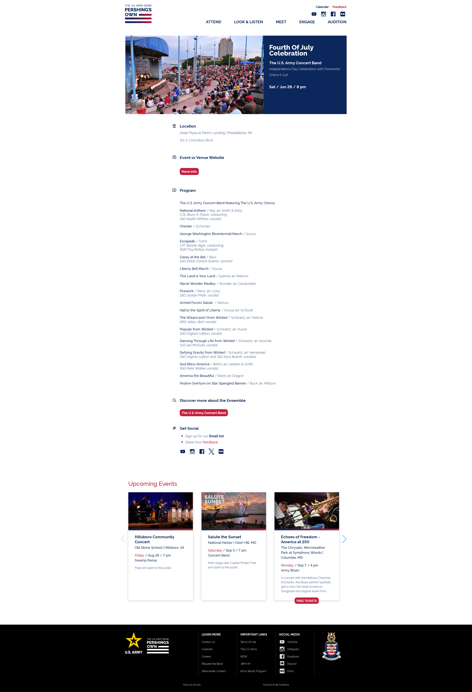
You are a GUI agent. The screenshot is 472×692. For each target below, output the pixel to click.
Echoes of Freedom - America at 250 (300, 539)
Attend (213, 21)
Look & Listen (248, 21)
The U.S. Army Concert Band (204, 412)
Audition (337, 21)
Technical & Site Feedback (276, 684)
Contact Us (208, 641)
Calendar (322, 7)
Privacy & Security (192, 684)
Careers (206, 656)
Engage (307, 21)
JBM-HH (245, 663)
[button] (344, 539)
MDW (243, 656)
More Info (189, 171)
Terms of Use (248, 641)
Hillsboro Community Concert (154, 539)
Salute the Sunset (224, 536)
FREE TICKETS (306, 601)
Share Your (201, 441)
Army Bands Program (253, 671)
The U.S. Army (248, 649)
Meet (281, 21)
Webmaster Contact (214, 671)
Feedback (339, 7)
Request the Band (212, 663)
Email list (216, 436)
